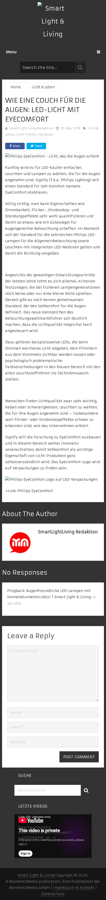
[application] (53, 836)
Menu (11, 52)
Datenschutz (53, 893)
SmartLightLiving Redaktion (31, 128)
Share (16, 145)
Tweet (38, 145)
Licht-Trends (26, 134)
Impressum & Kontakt (73, 887)
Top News (45, 134)
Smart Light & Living (35, 875)
